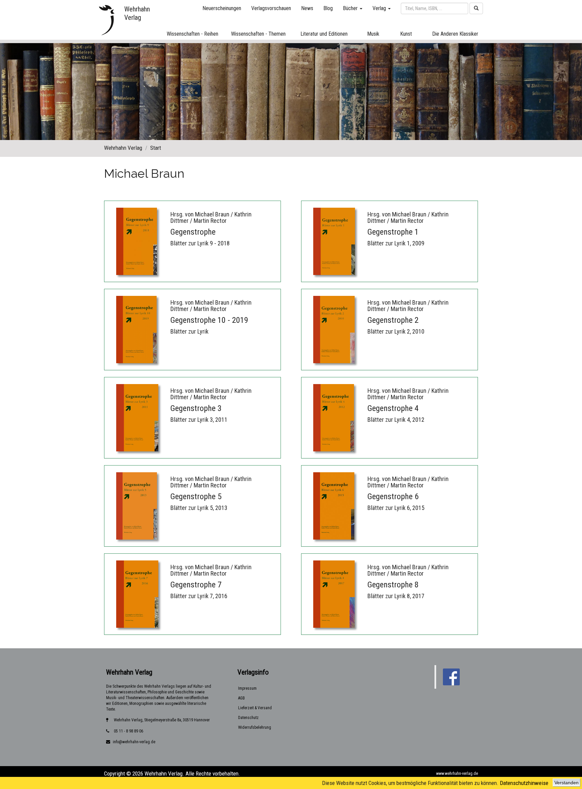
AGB (241, 698)
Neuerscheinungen (221, 8)
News (307, 8)
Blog (328, 8)
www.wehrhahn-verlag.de (457, 773)
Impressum (247, 688)
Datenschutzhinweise (524, 783)
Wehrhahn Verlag (123, 147)
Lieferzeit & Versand (255, 708)
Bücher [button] (351, 8)
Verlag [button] (380, 8)
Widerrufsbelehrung (254, 727)
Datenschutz (248, 717)
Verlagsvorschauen (271, 8)
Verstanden (566, 782)
